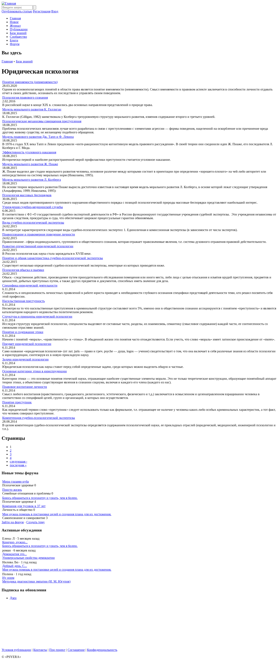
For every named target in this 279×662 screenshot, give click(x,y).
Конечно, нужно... (15, 542)
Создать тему (35, 522)
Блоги (14, 40)
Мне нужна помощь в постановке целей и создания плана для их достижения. (56, 514)
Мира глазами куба (15, 481)
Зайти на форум (13, 522)
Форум (14, 44)
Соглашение (76, 650)
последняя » (18, 465)
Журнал (15, 25)
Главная (15, 18)
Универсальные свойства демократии (28, 557)
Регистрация (41, 11)
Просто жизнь (12, 489)
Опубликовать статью (17, 11)
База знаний (18, 33)
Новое (14, 22)
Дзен (13, 598)
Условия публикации (16, 650)
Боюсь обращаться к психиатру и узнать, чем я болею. (40, 498)
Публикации (19, 29)
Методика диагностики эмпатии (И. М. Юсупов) (36, 581)
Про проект (57, 650)
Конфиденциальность (102, 650)
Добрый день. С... (14, 566)
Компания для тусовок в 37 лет (24, 506)
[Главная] (9, 3)
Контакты (40, 650)
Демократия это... (14, 554)
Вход (54, 11)
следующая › (18, 461)
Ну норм (8, 577)
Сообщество (18, 36)
